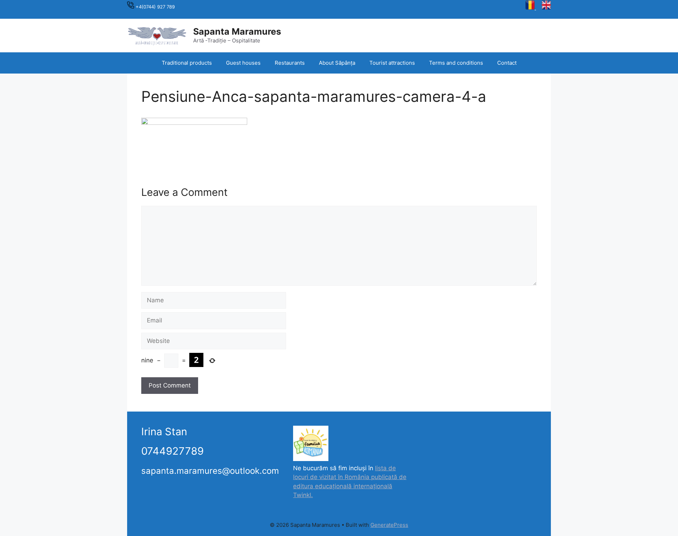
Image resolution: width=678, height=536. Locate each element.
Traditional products (187, 62)
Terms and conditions (456, 62)
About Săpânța (337, 62)
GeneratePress (389, 525)
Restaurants (290, 62)
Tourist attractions (392, 62)
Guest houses (243, 62)
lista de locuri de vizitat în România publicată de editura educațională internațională (349, 477)
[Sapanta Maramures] (157, 35)
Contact (507, 62)
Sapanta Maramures (237, 31)
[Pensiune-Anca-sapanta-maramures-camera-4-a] (194, 122)
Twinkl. (303, 495)
